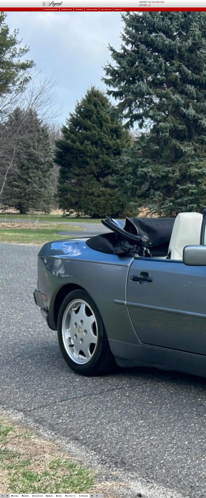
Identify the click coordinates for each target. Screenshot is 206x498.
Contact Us (71, 496)
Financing (79, 9)
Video (60, 496)
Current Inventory (51, 9)
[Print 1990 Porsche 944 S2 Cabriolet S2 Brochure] (92, 496)
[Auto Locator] (7, 496)
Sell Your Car (106, 9)
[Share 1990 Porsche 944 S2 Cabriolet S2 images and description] (96, 496)
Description (38, 496)
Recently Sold (66, 9)
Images (50, 496)
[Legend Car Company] (52, 3)
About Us (118, 9)
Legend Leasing (91, 9)
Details (16, 496)
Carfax (26, 496)
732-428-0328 (157, 2)
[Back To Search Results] (2, 496)
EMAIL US (146, 5)
